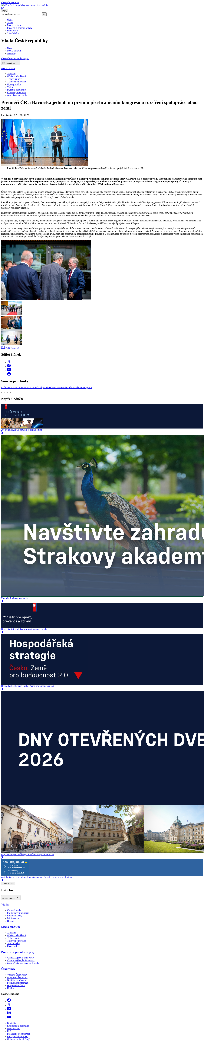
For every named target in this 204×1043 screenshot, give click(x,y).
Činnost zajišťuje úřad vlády (20, 957)
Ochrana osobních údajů (18, 1039)
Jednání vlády (13, 943)
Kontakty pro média (16, 92)
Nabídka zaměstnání (16, 980)
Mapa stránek (13, 1028)
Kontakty (11, 1023)
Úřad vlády (12, 30)
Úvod (10, 20)
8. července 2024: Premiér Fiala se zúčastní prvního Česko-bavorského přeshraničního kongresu (46, 387)
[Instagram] (9, 1013)
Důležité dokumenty (16, 89)
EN (2, 8)
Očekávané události (16, 935)
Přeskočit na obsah (10, 2)
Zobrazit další (8, 883)
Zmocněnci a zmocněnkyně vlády (23, 963)
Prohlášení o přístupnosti (18, 1034)
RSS (9, 1031)
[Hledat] (44, 14)
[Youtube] (9, 1018)
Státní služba (13, 33)
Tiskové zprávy (14, 79)
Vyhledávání (7, 14)
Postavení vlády (14, 915)
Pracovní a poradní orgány (19, 28)
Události (11, 988)
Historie (11, 921)
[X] (9, 1005)
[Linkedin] (9, 1009)
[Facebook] (9, 1001)
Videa (10, 87)
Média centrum (14, 25)
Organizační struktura (17, 977)
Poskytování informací (17, 983)
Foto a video (13, 946)
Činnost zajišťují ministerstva (20, 960)
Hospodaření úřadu (16, 985)
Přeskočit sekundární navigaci (15, 58)
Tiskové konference (16, 81)
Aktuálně (11, 932)
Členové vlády (14, 910)
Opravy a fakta (14, 84)
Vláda (10, 22)
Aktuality (11, 73)
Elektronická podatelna (18, 1025)
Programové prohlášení (18, 913)
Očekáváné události (16, 76)
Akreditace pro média (17, 95)
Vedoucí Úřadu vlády (17, 974)
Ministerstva (13, 918)
